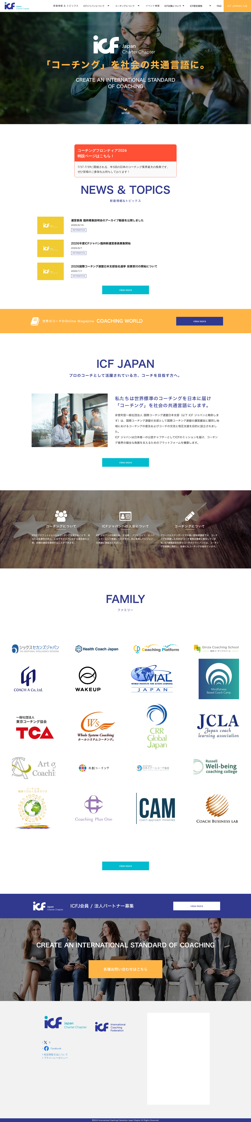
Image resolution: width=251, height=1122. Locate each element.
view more (125, 289)
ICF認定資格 (196, 6)
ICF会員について (172, 6)
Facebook (56, 1048)
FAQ (219, 6)
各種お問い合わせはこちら (125, 969)
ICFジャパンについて (94, 6)
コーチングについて (125, 6)
